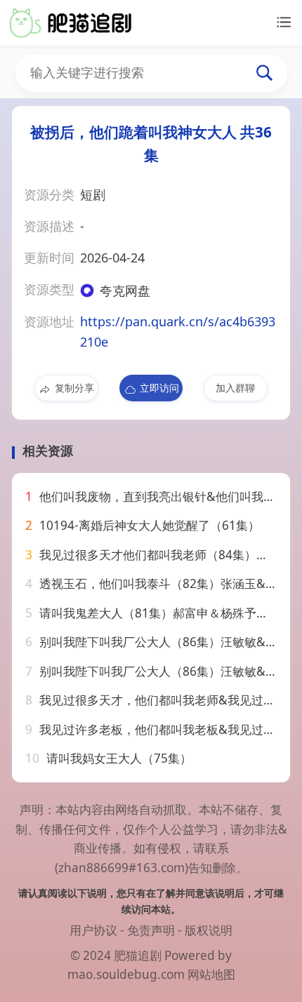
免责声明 (151, 930)
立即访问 (159, 387)
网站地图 (211, 974)
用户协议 (93, 930)
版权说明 (208, 930)
